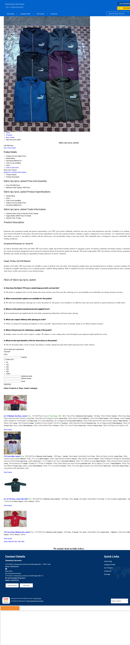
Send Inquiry (22, 172)
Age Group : (38, 421)
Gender (8, 196)
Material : (91, 418)
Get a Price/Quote (10, 148)
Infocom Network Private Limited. (34, 601)
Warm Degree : (106, 418)
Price (8, 185)
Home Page (10, 14)
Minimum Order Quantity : (86, 416)
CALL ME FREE (19, 542)
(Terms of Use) (37, 598)
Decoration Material (12, 205)
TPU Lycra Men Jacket (12, 456)
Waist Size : (86, 425)
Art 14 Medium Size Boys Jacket (15, 416)
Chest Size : (57, 421)
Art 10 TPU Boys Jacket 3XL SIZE (16, 499)
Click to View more (12, 167)
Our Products (40, 14)
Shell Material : (38, 425)
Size (7, 198)
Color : (44, 418)
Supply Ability (10, 216)
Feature (8, 203)
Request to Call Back (11, 172)
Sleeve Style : (111, 425)
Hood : (82, 456)
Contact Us (54, 14)
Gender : (119, 416)
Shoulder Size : (99, 423)
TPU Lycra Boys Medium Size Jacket (17, 532)
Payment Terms (11, 213)
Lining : (21, 423)
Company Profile (25, 14)
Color (8, 200)
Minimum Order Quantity (14, 187)
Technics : (74, 423)
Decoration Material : (93, 421)
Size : (104, 416)
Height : (45, 423)
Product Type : (13, 425)
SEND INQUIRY (9, 542)
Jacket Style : (71, 418)
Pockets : (66, 425)
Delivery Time (10, 218)
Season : (119, 418)
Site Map (107, 574)
